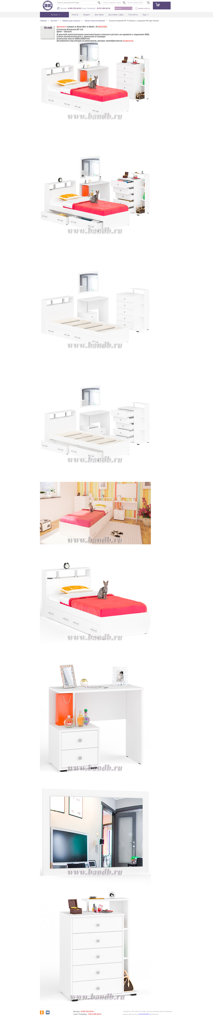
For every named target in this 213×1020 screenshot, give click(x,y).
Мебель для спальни (71, 21)
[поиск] (124, 2)
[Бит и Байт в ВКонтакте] (48, 1012)
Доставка (99, 14)
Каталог (54, 21)
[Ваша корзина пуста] (162, 5)
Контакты (133, 14)
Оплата (75, 14)
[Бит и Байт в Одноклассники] (42, 1012)
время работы (144, 8)
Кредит (86, 14)
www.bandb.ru (144, 1014)
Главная (43, 21)
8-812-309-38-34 (103, 8)
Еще (144, 14)
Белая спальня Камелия (95, 21)
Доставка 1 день (116, 14)
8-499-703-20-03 (74, 8)
